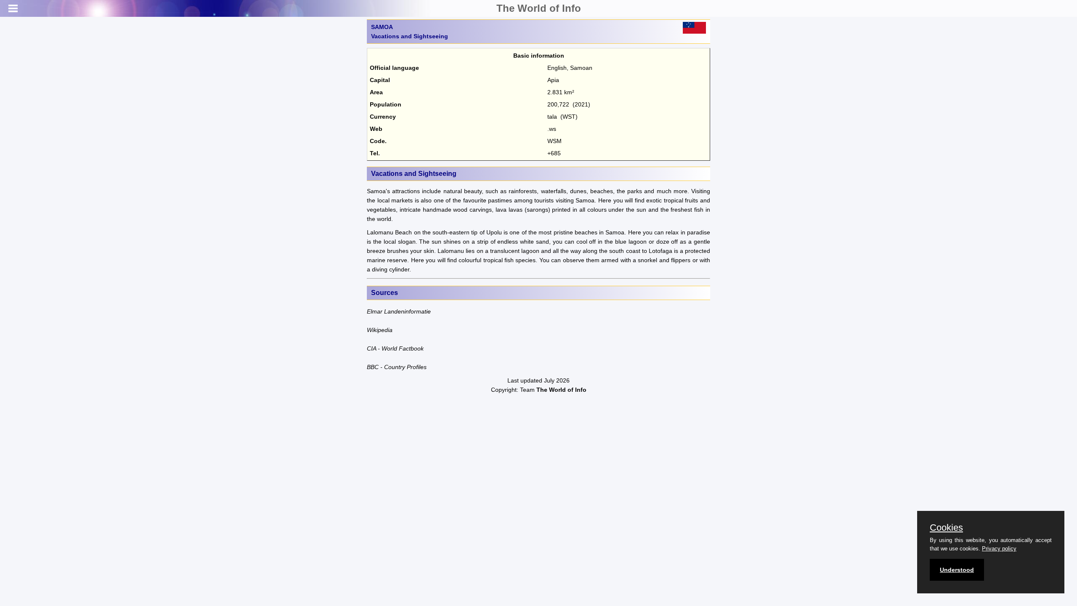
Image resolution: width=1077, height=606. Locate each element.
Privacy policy (999, 548)
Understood (957, 569)
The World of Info (538, 8)
